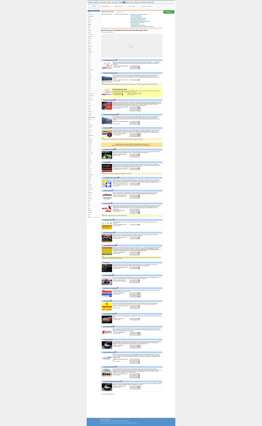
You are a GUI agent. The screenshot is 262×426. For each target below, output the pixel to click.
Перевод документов (105, 6)
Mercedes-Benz (91, 117)
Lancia (89, 97)
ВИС (89, 200)
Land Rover (90, 99)
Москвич (90, 212)
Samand (90, 160)
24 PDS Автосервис (108, 100)
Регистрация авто (131, 6)
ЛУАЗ (89, 208)
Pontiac (89, 143)
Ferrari (89, 58)
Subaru (89, 176)
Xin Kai (89, 194)
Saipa (89, 158)
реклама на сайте (103, 420)
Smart (89, 172)
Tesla (89, 182)
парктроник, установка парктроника (138, 18)
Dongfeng (90, 52)
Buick (89, 26)
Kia (89, 91)
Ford (89, 62)
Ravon (89, 149)
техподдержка (108, 420)
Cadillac (90, 30)
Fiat (89, 60)
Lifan (89, 103)
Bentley (89, 20)
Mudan (89, 127)
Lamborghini (91, 95)
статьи (128, 420)
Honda (89, 73)
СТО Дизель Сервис (108, 149)
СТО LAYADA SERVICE (109, 367)
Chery (89, 32)
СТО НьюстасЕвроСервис (110, 73)
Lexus (89, 101)
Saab (89, 157)
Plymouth (90, 141)
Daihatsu (90, 46)
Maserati (90, 111)
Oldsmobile (90, 135)
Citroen (89, 38)
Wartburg (90, 192)
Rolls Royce (90, 153)
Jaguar (89, 87)
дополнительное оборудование (121, 14)
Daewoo (90, 42)
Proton (89, 147)
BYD (89, 28)
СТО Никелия (106, 128)
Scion (89, 164)
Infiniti (89, 79)
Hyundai (90, 77)
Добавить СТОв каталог (169, 12)
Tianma (89, 184)
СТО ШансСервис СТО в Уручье (111, 381)
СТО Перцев (106, 262)
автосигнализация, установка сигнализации (140, 21)
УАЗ (89, 216)
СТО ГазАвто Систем (109, 352)
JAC (89, 85)
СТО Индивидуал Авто (109, 60)
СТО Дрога (106, 162)
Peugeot (90, 139)
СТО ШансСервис (108, 339)
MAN (89, 109)
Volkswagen (90, 188)
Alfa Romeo (90, 14)
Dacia (89, 40)
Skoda (89, 170)
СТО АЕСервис (107, 190)
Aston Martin (91, 16)
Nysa (89, 133)
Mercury (90, 119)
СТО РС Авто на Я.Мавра (110, 288)
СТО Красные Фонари (109, 314)
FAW (89, 56)
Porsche (90, 145)
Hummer (90, 75)
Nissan (89, 129)
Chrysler (90, 36)
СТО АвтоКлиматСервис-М (110, 178)
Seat (89, 166)
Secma (89, 168)
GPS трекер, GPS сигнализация (137, 22)
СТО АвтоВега (107, 203)
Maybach (90, 113)
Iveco (89, 83)
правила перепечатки (115, 420)
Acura (89, 12)
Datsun (89, 48)
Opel (89, 137)
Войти (94, 6)
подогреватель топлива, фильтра (137, 19)
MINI (89, 123)
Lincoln (89, 105)
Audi (89, 18)
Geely (89, 66)
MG (89, 121)
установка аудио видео (135, 15)
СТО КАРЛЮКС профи (109, 245)
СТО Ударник (106, 301)
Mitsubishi (90, 125)
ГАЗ (89, 202)
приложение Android (122, 420)
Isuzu (89, 81)
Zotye (89, 196)
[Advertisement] (168, 34)
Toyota (89, 186)
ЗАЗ (89, 204)
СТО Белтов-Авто (108, 220)
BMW (89, 22)
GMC (89, 67)
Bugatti (89, 24)
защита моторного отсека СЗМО (137, 25)
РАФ (89, 214)
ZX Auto (90, 198)
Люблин (90, 210)
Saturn (89, 162)
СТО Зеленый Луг (108, 326)
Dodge (89, 50)
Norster (89, 131)
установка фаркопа (134, 23)
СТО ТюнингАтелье (108, 232)
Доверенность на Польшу (147, 6)
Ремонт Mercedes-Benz (107, 14)
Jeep (89, 89)
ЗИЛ (89, 206)
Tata (89, 180)
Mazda (89, 115)
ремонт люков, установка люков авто (138, 14)
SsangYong (90, 174)
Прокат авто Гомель (118, 6)
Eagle (89, 54)
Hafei (89, 71)
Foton (89, 64)
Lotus (89, 107)
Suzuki (89, 178)
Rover (89, 155)
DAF (89, 44)
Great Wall (90, 69)
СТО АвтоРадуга (107, 275)
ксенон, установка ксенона (136, 16)
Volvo (89, 190)
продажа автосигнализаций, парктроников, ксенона (142, 26)
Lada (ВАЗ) (90, 93)
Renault (89, 151)
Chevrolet (90, 34)
